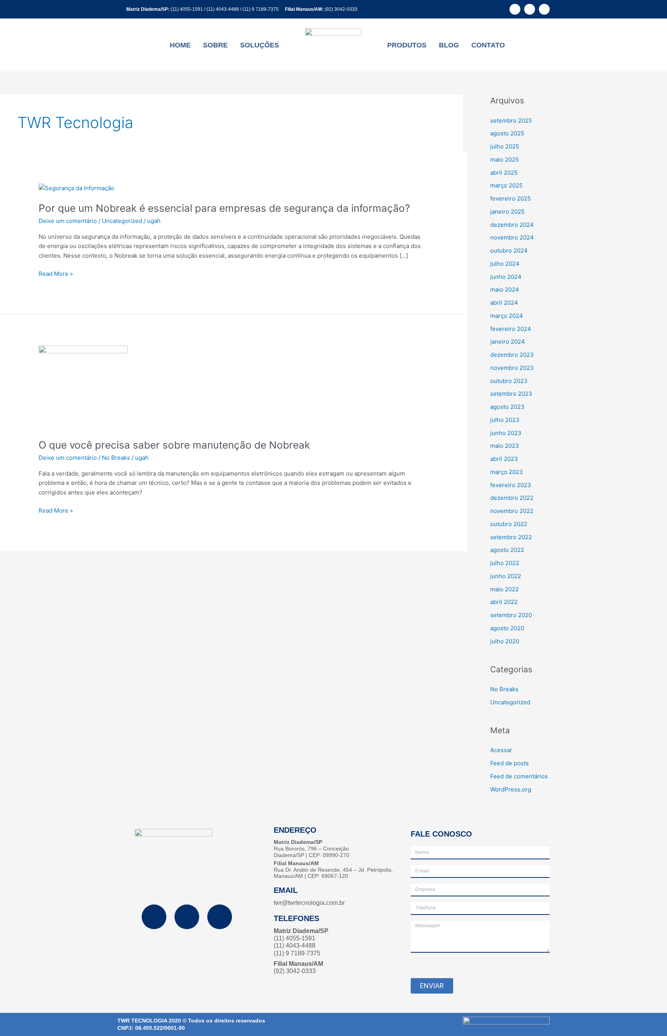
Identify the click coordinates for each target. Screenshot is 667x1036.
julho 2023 (505, 420)
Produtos (407, 45)
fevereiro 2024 (510, 328)
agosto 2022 (507, 549)
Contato (488, 45)
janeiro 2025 (507, 211)
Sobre (215, 45)
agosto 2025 (507, 133)
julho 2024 (505, 263)
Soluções (259, 45)
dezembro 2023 (512, 354)
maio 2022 (504, 589)
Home (180, 45)
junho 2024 (505, 276)
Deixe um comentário (68, 220)
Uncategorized (122, 220)
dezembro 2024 (512, 224)
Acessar (501, 750)
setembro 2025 (511, 120)
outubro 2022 (508, 524)
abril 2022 (504, 602)
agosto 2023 (507, 406)
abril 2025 (504, 172)
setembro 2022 (511, 537)
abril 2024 (504, 302)
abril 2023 (504, 458)
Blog (449, 45)
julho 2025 (504, 146)
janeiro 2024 (507, 341)
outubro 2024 (509, 250)
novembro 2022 (511, 511)
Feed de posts (509, 763)
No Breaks (116, 457)
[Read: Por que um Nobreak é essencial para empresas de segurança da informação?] (76, 187)
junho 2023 (505, 433)
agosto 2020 (507, 628)
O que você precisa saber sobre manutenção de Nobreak (174, 445)
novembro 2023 (512, 367)
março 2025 (506, 185)
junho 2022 (505, 576)
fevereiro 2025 (510, 198)
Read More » (56, 274)
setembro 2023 (511, 393)
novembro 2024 (512, 237)
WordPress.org (510, 789)
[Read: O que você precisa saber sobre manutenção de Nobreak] (83, 387)
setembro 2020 (511, 615)
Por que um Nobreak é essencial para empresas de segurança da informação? (224, 208)
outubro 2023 (509, 381)
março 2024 (506, 315)
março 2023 (506, 472)
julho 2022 (504, 563)
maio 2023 (504, 445)
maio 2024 (504, 289)
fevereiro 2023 (510, 485)
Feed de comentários (519, 776)
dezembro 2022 (511, 497)
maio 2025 (504, 159)
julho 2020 (504, 641)
